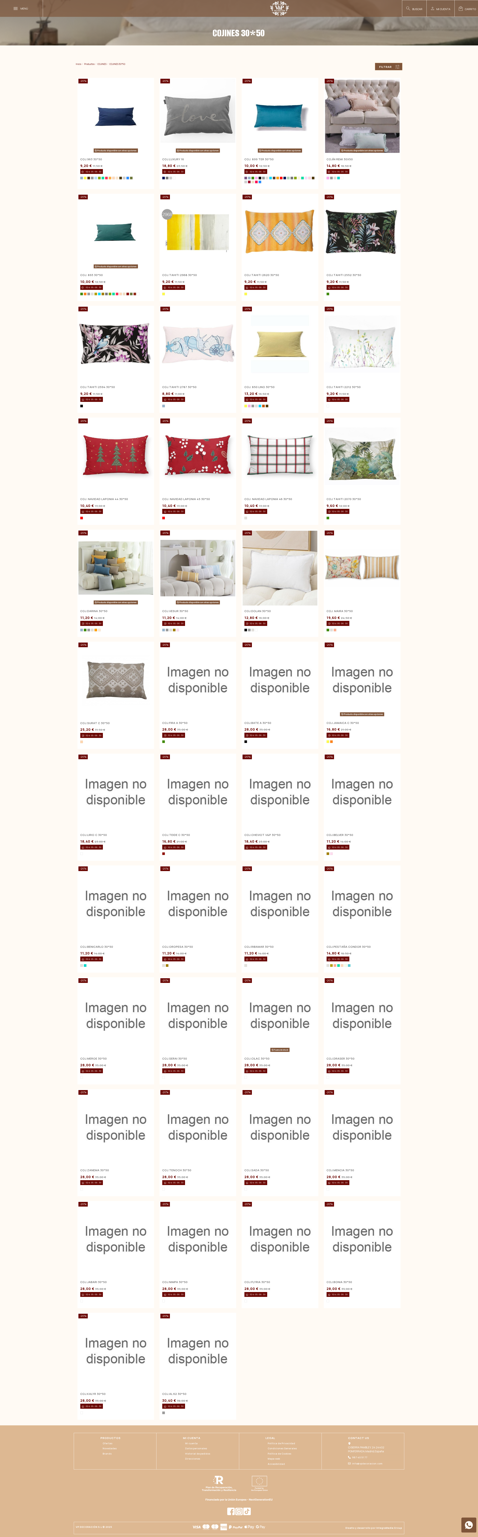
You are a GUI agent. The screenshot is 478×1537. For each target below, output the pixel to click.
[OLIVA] (99, 178)
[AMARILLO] (85, 178)
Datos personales (196, 1448)
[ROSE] (256, 178)
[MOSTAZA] (95, 294)
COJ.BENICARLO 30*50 (96, 947)
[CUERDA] (113, 178)
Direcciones (192, 1458)
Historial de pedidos (197, 1453)
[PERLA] (124, 178)
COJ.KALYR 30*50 (93, 1394)
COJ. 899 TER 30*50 (259, 159)
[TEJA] (263, 406)
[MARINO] (163, 178)
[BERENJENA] (249, 182)
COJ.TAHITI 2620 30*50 (261, 275)
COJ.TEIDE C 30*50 (176, 835)
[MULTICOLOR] (328, 406)
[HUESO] (299, 178)
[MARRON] (88, 178)
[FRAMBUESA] (106, 178)
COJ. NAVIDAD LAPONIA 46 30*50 (268, 499)
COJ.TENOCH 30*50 (176, 1170)
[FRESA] (256, 182)
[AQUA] (338, 178)
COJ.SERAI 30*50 (174, 1059)
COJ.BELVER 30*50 (340, 835)
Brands (107, 1453)
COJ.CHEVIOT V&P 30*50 (262, 835)
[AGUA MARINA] (349, 965)
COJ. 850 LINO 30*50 (259, 387)
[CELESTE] (95, 178)
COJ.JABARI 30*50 (93, 1282)
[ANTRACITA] (167, 178)
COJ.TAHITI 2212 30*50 (344, 387)
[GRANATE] (127, 294)
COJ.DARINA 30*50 (94, 611)
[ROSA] (177, 630)
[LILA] (306, 178)
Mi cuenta (191, 1443)
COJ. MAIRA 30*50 (340, 611)
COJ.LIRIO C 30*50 (93, 835)
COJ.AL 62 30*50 (174, 1394)
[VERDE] (253, 178)
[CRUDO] (253, 182)
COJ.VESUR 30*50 (175, 611)
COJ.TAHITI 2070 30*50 (344, 499)
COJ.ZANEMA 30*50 (94, 1170)
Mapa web (274, 1458)
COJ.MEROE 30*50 (93, 1059)
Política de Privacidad (281, 1443)
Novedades (110, 1448)
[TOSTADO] (117, 178)
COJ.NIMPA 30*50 (175, 1282)
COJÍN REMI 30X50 (340, 159)
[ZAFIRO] (127, 178)
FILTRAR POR (385, 67)
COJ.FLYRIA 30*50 (257, 1282)
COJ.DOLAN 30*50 (257, 611)
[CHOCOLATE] (274, 178)
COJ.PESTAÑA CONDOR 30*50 (349, 947)
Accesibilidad (276, 1464)
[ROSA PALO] (309, 178)
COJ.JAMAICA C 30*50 (343, 723)
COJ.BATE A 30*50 (257, 723)
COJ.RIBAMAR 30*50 (259, 947)
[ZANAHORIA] (110, 178)
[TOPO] (267, 406)
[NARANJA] (85, 294)
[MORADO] (245, 178)
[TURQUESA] (270, 178)
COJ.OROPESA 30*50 (177, 947)
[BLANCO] (174, 178)
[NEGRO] (260, 178)
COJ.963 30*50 (91, 159)
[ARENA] (81, 742)
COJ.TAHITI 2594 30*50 (97, 387)
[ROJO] (281, 178)
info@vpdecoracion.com (367, 1463)
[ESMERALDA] (103, 178)
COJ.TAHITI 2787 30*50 (179, 387)
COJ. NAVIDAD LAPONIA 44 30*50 (104, 499)
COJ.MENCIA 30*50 (340, 1170)
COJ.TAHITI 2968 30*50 (179, 275)
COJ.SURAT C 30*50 (95, 723)
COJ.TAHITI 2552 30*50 (344, 275)
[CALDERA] (135, 294)
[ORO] (103, 294)
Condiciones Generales (282, 1448)
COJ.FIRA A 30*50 (175, 723)
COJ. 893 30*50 (91, 275)
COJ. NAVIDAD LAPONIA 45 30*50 (186, 499)
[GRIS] (92, 178)
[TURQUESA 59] (81, 178)
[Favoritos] (149, 159)
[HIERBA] (131, 178)
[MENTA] (288, 178)
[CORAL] (335, 630)
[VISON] (120, 178)
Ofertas (107, 1443)
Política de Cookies (279, 1453)
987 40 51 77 (359, 1457)
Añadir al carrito (201, 267)
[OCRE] (277, 178)
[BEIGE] (267, 178)
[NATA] (345, 965)
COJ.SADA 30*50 (256, 1170)
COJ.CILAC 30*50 (257, 1059)
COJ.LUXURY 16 (173, 159)
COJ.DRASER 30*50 (341, 1059)
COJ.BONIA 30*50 (339, 1282)
